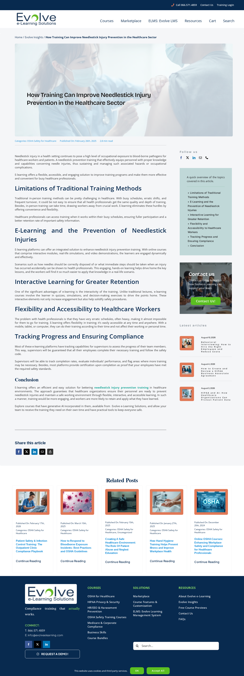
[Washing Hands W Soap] (166, 492)
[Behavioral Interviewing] (186, 340)
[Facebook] (19, 454)
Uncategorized (124, 532)
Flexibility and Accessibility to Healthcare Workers (204, 228)
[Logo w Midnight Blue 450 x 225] (36, 14)
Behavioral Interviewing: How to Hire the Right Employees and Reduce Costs (216, 347)
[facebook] (181, 157)
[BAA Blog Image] (186, 366)
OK (137, 670)
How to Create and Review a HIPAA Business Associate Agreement (215, 372)
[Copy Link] (50, 454)
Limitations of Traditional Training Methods (204, 195)
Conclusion (197, 245)
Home (18, 37)
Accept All (158, 670)
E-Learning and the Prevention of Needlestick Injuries (204, 206)
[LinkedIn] (34, 454)
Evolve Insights (34, 37)
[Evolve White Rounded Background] (51, 585)
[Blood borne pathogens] (77, 492)
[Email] (42, 454)
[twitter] (187, 157)
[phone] (206, 157)
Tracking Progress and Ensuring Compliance (203, 238)
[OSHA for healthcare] (211, 492)
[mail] (200, 157)
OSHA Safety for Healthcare (41, 140)
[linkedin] (194, 157)
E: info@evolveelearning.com (44, 635)
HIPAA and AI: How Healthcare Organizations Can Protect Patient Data (216, 396)
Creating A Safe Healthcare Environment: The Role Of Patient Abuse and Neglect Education (120, 545)
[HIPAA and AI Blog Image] (186, 390)
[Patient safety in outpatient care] (32, 492)
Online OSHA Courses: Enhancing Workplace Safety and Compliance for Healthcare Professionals (208, 545)
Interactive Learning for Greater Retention (203, 217)
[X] (27, 454)
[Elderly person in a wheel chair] (122, 492)
